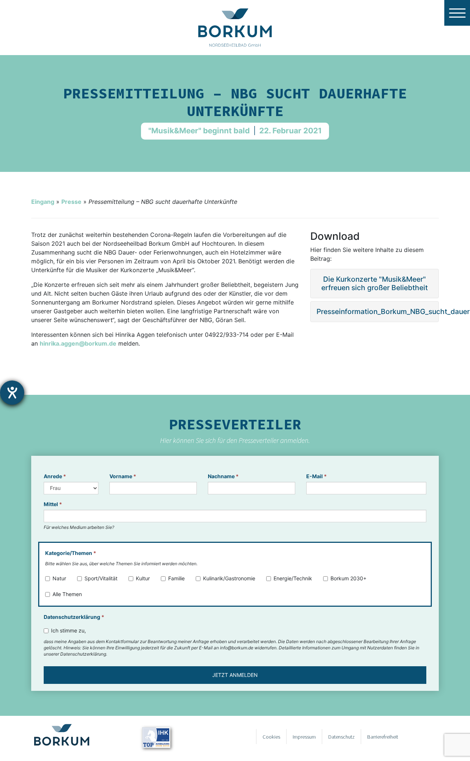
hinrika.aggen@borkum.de (78, 343)
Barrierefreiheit (382, 736)
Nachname (223, 476)
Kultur (143, 578)
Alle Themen (67, 594)
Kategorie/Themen (70, 553)
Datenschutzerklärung (74, 617)
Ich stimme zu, (68, 630)
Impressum (304, 736)
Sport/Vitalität (101, 578)
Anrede (55, 476)
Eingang (42, 201)
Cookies (271, 736)
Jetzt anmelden (235, 675)
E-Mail (316, 476)
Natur (59, 578)
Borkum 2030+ (348, 578)
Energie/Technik (293, 578)
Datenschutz (341, 736)
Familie (176, 578)
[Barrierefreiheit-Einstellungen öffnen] (12, 392)
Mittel (53, 504)
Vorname (122, 476)
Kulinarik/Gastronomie (229, 578)
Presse (71, 201)
